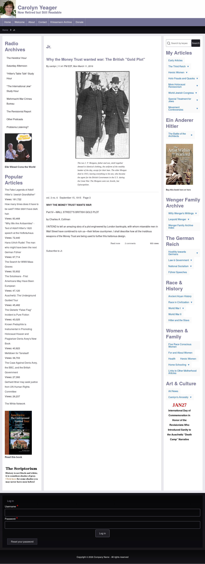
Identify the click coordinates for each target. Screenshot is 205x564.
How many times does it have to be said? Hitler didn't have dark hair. (22, 208)
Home (5, 29)
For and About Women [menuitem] (180, 352)
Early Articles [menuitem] (175, 60)
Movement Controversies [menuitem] (174, 109)
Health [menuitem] (171, 358)
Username (10, 506)
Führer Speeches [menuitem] (177, 272)
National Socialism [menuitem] (177, 266)
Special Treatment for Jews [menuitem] (178, 100)
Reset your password (22, 541)
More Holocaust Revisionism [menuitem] (175, 86)
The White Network (15, 403)
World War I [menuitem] (173, 308)
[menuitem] (8, 22)
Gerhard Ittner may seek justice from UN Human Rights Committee (21, 386)
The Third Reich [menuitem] (176, 67)
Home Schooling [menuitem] (176, 365)
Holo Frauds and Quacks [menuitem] (180, 79)
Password (10, 518)
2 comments (130, 243)
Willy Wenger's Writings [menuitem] (180, 213)
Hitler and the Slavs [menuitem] (178, 320)
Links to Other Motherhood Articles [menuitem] (182, 372)
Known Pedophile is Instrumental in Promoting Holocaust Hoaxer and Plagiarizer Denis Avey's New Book (20, 333)
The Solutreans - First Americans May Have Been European (19, 280)
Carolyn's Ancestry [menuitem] (177, 397)
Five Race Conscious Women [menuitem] (179, 345)
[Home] (8, 9)
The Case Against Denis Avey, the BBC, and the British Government (21, 367)
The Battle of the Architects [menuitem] (176, 135)
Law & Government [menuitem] (177, 260)
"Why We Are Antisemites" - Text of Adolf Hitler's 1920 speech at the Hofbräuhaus (19, 228)
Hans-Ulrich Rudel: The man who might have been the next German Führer (21, 247)
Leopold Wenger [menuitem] (176, 219)
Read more (115, 243)
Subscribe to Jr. (54, 250)
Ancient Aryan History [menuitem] (179, 296)
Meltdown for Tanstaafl (17, 353)
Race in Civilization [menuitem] (177, 302)
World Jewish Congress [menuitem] (180, 93)
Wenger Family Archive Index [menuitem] (180, 226)
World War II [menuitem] (174, 314)
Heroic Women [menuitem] (175, 73)
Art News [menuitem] (173, 391)
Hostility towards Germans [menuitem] (176, 253)
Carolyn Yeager (37, 7)
